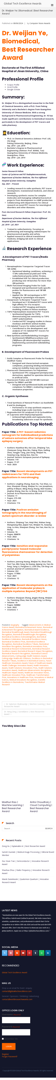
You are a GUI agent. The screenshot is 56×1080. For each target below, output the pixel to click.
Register (5, 1054)
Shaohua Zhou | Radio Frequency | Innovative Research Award (26, 871)
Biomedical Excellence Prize (13, 641)
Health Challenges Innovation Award (17, 665)
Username (11, 1014)
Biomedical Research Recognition (16, 653)
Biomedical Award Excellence (36, 629)
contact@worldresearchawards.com (17, 999)
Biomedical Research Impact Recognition (35, 651)
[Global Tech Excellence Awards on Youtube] (23, 953)
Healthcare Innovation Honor (36, 672)
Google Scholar (13, 89)
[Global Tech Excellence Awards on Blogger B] (17, 953)
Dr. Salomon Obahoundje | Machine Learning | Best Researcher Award (27, 705)
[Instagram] (29, 953)
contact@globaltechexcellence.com (17, 991)
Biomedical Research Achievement (16, 648)
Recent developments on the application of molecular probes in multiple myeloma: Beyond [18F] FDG (27, 588)
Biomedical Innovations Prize (35, 646)
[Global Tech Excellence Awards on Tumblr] (35, 953)
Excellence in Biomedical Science (31, 660)
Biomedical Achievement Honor (28, 627)
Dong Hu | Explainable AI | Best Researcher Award (23, 846)
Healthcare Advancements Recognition (34, 670)
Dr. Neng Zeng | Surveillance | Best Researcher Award (24, 712)
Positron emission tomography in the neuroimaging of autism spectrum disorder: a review (24, 512)
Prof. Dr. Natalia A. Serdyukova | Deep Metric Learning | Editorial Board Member (13, 808)
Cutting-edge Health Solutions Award (30, 656)
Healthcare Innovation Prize (13, 675)
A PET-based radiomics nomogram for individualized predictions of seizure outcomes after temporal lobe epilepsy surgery (27, 436)
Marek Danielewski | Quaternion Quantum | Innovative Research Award (25, 881)
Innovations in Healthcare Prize (20, 677)
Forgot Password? (9, 1056)
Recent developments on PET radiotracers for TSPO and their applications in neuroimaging (27, 474)
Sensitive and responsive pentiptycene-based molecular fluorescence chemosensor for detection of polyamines (27, 550)
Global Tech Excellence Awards (22, 3)
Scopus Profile (13, 84)
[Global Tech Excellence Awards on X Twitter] (4, 953)
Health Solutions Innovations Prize (22, 668)
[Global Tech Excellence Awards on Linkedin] (48, 953)
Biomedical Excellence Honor (34, 639)
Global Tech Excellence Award (14, 972)
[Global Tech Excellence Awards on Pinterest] (11, 953)
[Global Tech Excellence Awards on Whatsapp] (41, 953)
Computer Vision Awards (40, 23)
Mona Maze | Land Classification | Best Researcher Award (41, 805)
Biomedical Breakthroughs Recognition (29, 634)
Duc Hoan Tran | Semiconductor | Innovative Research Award (25, 862)
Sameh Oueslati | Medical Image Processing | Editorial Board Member (28, 853)
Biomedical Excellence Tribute (25, 644)
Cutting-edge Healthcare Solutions (16, 658)
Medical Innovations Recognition (23, 680)
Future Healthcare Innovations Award (26, 661)
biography (15, 625)
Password (11, 1026)
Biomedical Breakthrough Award (15, 632)
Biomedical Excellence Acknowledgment (19, 637)
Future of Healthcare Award (40, 663)
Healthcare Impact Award (12, 672)
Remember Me (11, 1039)
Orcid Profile (12, 87)
